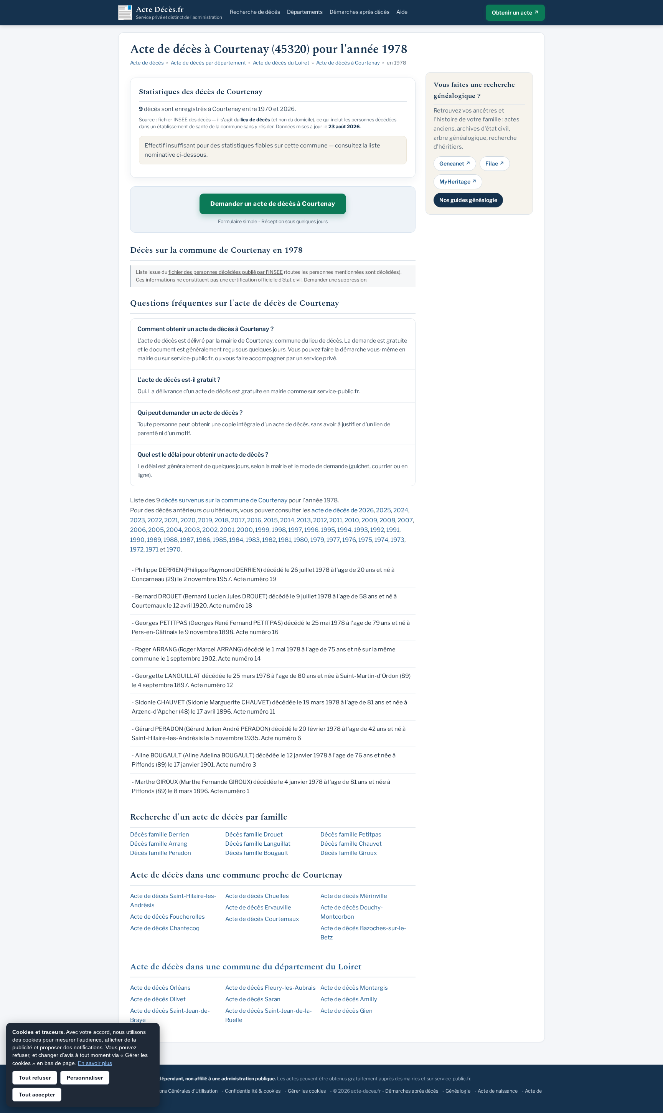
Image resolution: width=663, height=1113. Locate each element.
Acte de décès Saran (252, 999)
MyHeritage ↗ (458, 181)
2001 (227, 529)
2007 (405, 520)
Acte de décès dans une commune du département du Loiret (245, 967)
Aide (401, 11)
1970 (174, 549)
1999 (262, 529)
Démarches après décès (359, 11)
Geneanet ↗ (454, 163)
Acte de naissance (498, 1091)
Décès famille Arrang (158, 843)
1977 (333, 539)
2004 (174, 529)
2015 (271, 520)
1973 (397, 539)
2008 (387, 520)
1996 (311, 529)
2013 (304, 520)
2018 (221, 520)
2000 (245, 529)
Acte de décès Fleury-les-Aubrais (270, 987)
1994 (344, 529)
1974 (381, 539)
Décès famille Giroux (348, 853)
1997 (295, 529)
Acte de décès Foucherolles (167, 916)
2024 (400, 510)
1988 (170, 539)
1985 (220, 539)
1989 (154, 539)
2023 (137, 520)
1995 (328, 529)
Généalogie (457, 1091)
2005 (156, 529)
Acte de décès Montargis (354, 987)
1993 (361, 529)
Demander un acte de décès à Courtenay (272, 203)
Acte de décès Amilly (348, 999)
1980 (301, 539)
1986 (203, 539)
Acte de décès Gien (346, 1010)
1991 (392, 529)
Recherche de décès (255, 11)
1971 (152, 549)
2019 (205, 520)
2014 (287, 520)
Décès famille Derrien (159, 834)
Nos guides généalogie (468, 199)
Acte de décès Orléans (160, 987)
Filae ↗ (494, 163)
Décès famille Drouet (254, 834)
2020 (188, 520)
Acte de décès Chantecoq (165, 928)
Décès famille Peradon (160, 853)
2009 (369, 520)
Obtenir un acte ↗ (515, 12)
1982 (269, 539)
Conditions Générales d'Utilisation (180, 1091)
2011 (335, 520)
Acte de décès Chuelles (257, 896)
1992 (377, 529)
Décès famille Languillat (257, 843)
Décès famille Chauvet (351, 843)
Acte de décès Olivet (158, 999)
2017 (238, 520)
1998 (279, 529)
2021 (171, 520)
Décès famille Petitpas (350, 834)
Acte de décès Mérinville (353, 896)
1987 (187, 539)
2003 (192, 529)
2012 (320, 520)
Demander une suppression (335, 280)
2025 (383, 510)
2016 (254, 520)
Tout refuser (35, 1078)
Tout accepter (37, 1094)
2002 (210, 529)
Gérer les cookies (307, 1091)
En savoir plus (95, 1063)
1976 (349, 539)
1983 (253, 539)
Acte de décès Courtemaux (262, 919)
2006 (138, 529)
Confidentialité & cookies (252, 1091)
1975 (365, 539)
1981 (284, 539)
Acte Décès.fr (179, 12)
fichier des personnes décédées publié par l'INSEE (225, 272)
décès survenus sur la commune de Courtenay (224, 500)
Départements (305, 11)
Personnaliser (85, 1078)
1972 (136, 549)
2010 (352, 520)
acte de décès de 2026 (343, 510)
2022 (154, 520)
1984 (236, 539)
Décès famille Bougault (256, 853)
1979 (317, 539)
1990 (137, 539)
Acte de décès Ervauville (258, 907)
